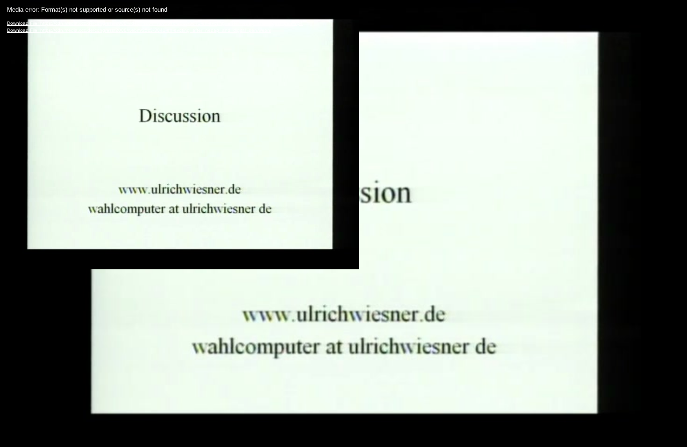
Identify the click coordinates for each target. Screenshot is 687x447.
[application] (343, 223)
